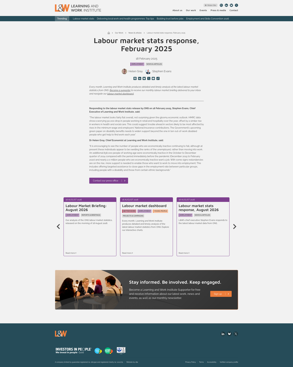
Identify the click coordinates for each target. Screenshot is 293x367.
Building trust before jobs (170, 18)
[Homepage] (78, 8)
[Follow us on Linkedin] (226, 5)
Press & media (218, 10)
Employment (137, 64)
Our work (191, 10)
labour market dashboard (120, 93)
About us (177, 10)
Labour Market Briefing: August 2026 (86, 208)
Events (203, 10)
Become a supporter (120, 90)
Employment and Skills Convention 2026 (207, 18)
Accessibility (211, 362)
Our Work (119, 33)
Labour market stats (83, 18)
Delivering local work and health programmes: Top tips (125, 18)
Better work (129, 211)
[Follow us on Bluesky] (231, 5)
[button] (60, 227)
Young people (160, 211)
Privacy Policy (190, 362)
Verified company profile (229, 362)
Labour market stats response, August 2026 (199, 208)
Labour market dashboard (144, 206)
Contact (234, 10)
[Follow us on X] (236, 5)
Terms (201, 362)
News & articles (135, 33)
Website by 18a (132, 362)
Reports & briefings (91, 215)
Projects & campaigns (133, 216)
